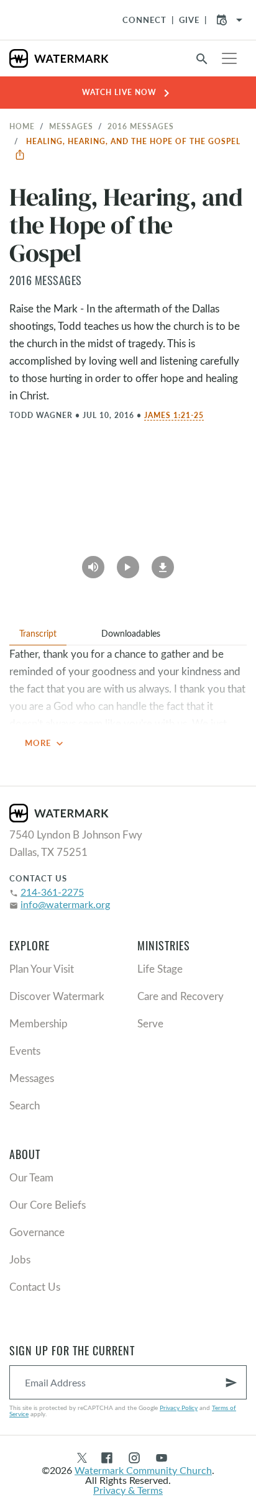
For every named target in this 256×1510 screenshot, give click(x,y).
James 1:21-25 (174, 415)
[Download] (162, 562)
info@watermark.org (65, 904)
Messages (71, 126)
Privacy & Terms (128, 1489)
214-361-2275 (52, 891)
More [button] (45, 743)
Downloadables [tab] (130, 633)
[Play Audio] (93, 562)
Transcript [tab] (38, 633)
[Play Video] (128, 562)
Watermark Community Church (143, 1469)
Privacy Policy (179, 1407)
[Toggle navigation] (229, 58)
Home (22, 126)
